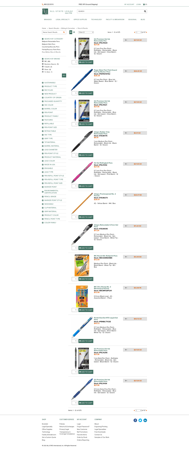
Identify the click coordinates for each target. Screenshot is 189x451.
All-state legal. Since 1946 (57, 11)
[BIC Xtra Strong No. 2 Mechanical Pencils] (82, 297)
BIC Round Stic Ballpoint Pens (105, 256)
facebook (135, 420)
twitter (140, 420)
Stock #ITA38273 (101, 198)
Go (64, 75)
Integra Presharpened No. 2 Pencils (105, 195)
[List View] (70, 32)
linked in (145, 420)
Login (138, 4)
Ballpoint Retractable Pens (51, 41)
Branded (48, 19)
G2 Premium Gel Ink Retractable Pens (102, 102)
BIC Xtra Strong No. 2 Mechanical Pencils (102, 288)
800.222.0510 (48, 4)
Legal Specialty (63, 19)
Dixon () (48, 69)
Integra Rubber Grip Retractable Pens (101, 133)
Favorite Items (82, 435)
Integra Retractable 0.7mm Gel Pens (106, 226)
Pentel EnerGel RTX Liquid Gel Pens (106, 319)
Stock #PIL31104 (100, 383)
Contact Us (98, 435)
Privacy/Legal (64, 429)
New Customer (82, 429)
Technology (96, 19)
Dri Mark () (48, 72)
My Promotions (82, 432)
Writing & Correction (68, 28)
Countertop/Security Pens (50, 47)
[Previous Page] (134, 32)
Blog (143, 19)
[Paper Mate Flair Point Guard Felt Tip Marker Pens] (82, 80)
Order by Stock (82, 437)
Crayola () (48, 67)
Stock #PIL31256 (100, 353)
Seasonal (132, 19)
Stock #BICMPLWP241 (103, 291)
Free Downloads (100, 432)
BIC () (47, 61)
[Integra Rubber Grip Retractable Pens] (82, 142)
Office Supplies (80, 19)
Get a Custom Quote (49, 437)
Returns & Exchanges (67, 426)
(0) (146, 4)
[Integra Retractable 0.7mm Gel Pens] (82, 235)
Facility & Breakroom (115, 19)
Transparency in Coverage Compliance (67, 433)
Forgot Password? (83, 426)
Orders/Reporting (83, 440)
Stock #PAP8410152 (102, 74)
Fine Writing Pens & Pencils (51, 52)
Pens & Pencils (83, 28)
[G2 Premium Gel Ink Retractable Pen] (82, 49)
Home (44, 28)
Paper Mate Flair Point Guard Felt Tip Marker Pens (105, 71)
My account (129, 4)
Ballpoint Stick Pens (48, 44)
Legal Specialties (100, 429)
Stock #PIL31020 (100, 43)
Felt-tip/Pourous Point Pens (51, 49)
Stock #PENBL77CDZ (102, 322)
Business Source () (52, 64)
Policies (62, 424)
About (96, 424)
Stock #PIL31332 (100, 165)
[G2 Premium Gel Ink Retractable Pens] (82, 111)
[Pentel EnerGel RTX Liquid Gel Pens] (82, 328)
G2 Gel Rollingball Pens (103, 163)
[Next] (146, 32)
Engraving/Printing (100, 426)
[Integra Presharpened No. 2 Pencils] (82, 204)
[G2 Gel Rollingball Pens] (82, 173)
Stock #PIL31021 (100, 105)
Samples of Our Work (101, 437)
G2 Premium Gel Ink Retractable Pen (102, 40)
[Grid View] (74, 32)
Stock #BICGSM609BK (103, 258)
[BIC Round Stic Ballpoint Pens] (82, 266)
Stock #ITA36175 (100, 136)
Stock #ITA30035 (101, 229)
